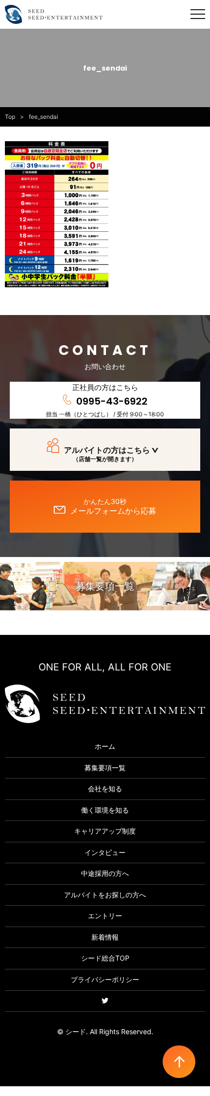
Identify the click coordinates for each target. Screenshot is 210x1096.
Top (10, 116)
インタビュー (105, 852)
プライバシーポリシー (105, 979)
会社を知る (105, 788)
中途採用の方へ (105, 873)
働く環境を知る (105, 810)
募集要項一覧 (105, 586)
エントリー (105, 915)
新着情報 (105, 937)
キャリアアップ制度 (105, 831)
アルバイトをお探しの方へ (105, 895)
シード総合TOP (105, 958)
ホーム (105, 746)
